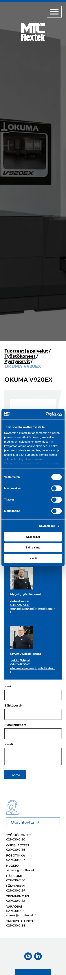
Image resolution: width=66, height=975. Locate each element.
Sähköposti (13, 705)
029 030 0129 (15, 890)
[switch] (56, 488)
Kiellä (33, 558)
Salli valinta (33, 547)
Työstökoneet (20, 356)
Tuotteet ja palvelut (26, 351)
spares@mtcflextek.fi (21, 915)
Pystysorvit (17, 361)
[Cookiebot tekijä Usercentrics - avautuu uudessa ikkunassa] (46, 414)
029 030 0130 (15, 880)
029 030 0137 (15, 860)
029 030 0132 (15, 900)
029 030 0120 (15, 839)
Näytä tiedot (47, 525)
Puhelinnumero (15, 725)
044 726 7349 (20, 605)
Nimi (7, 686)
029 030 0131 (15, 911)
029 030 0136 (15, 849)
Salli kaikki (33, 536)
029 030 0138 (15, 925)
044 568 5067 (20, 664)
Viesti (8, 744)
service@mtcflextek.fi (21, 870)
